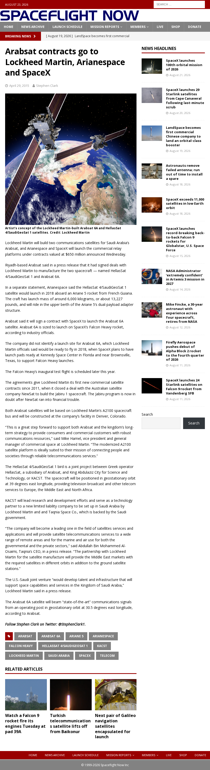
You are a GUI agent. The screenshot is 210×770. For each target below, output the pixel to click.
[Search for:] (179, 4)
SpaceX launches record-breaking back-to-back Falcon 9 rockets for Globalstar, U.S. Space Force (185, 239)
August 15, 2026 (180, 256)
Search (147, 414)
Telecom (107, 655)
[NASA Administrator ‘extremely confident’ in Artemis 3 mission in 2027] (152, 276)
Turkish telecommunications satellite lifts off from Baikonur (70, 723)
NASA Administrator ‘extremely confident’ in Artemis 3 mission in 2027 (185, 277)
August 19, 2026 (180, 151)
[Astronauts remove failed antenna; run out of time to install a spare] (152, 171)
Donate (194, 27)
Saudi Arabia (59, 655)
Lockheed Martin (24, 655)
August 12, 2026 (180, 327)
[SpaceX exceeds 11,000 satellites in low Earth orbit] (152, 205)
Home (8, 27)
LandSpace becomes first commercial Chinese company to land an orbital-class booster (183, 136)
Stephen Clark (47, 85)
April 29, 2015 (19, 85)
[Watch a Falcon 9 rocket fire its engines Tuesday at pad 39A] (26, 694)
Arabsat (25, 636)
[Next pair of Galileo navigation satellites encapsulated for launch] (116, 694)
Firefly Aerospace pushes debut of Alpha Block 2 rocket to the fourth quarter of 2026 (185, 351)
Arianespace (103, 636)
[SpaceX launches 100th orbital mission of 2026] (152, 66)
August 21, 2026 (180, 75)
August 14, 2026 (180, 289)
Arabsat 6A (50, 636)
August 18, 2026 (180, 184)
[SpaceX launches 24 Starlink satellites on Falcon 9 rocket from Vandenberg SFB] (152, 385)
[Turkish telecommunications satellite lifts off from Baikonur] (71, 694)
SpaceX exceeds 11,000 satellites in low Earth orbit (185, 203)
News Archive (33, 27)
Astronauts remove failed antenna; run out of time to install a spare (184, 172)
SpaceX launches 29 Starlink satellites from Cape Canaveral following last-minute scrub (185, 98)
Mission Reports (104, 27)
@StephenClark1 (71, 624)
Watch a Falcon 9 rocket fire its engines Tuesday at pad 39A (25, 723)
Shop (175, 27)
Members (137, 27)
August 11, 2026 (180, 365)
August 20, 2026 (180, 113)
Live (160, 27)
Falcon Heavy (21, 646)
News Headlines (159, 48)
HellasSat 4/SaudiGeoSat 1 (65, 646)
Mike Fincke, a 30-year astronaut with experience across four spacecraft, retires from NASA (184, 313)
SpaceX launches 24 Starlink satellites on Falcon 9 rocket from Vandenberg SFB (184, 387)
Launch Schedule (67, 27)
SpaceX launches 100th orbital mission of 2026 (184, 64)
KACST (102, 646)
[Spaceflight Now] (69, 18)
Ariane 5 (76, 636)
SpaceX (85, 655)
